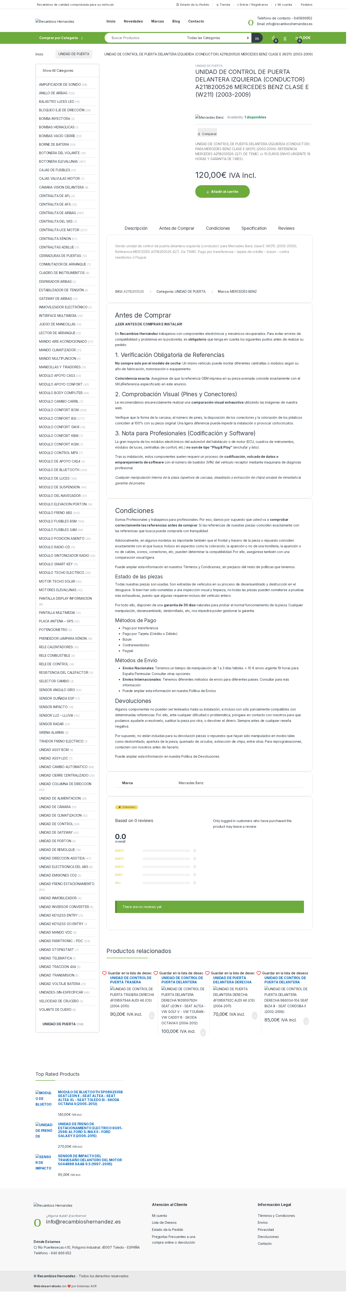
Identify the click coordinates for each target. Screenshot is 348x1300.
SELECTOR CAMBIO (56, 681)
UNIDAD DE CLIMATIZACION (63, 815)
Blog (176, 21)
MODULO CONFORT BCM (63, 410)
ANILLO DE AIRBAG (57, 93)
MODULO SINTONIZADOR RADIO (67, 555)
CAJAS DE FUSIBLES (57, 170)
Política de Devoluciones (200, 756)
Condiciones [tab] (218, 228)
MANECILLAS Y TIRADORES (62, 367)
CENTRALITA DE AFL (57, 196)
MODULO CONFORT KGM (61, 444)
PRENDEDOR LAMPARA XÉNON (65, 638)
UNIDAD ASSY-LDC (55, 758)
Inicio (111, 21)
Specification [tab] (254, 228)
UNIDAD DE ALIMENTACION (63, 798)
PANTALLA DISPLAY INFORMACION (65, 601)
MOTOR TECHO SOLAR (60, 581)
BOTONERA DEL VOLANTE (62, 153)
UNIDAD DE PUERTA (73, 54)
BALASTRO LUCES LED (59, 101)
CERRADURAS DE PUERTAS (63, 256)
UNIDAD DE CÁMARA (57, 807)
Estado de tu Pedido (194, 4)
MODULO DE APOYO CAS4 (62, 461)
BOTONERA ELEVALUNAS (62, 161)
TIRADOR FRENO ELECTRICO (63, 741)
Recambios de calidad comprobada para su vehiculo (75, 4)
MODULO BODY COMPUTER (64, 393)
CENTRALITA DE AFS (58, 204)
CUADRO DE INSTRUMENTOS (64, 273)
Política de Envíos (202, 691)
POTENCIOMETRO (55, 630)
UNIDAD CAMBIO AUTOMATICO (66, 767)
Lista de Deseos (164, 1222)
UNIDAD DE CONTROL (59, 824)
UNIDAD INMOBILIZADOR (60, 898)
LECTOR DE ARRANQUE (60, 333)
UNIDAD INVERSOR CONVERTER (66, 907)
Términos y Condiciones (201, 567)
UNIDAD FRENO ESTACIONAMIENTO (66, 886)
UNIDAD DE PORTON (57, 841)
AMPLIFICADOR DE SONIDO (63, 84)
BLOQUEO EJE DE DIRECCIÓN (65, 110)
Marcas (157, 21)
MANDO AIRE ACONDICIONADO (66, 341)
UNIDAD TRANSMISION (59, 975)
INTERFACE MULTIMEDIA (61, 316)
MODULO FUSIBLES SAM (61, 530)
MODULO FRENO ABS (59, 513)
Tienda (225, 4)
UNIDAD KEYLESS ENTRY (61, 915)
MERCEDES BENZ (243, 291)
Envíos (263, 1222)
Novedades (133, 21)
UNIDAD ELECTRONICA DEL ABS (66, 867)
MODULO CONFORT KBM (61, 436)
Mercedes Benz (191, 783)
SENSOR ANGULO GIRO (60, 690)
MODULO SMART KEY (58, 564)
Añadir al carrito (224, 191)
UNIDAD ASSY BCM (56, 750)
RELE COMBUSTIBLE (57, 655)
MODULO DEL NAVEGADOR (63, 496)
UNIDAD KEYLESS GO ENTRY (63, 924)
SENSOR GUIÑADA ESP (59, 698)
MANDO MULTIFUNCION (60, 358)
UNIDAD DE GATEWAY (59, 832)
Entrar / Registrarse (254, 4)
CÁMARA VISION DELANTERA (63, 187)
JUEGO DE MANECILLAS (60, 324)
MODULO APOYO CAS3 (60, 375)
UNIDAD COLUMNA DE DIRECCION (65, 787)
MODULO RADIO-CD (57, 547)
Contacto (196, 21)
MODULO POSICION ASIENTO (65, 538)
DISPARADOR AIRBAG (57, 281)
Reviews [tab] (286, 228)
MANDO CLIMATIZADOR (60, 350)
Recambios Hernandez (56, 1276)
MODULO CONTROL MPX (61, 453)
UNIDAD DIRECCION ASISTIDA (65, 858)
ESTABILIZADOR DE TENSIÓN (63, 290)
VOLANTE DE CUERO (57, 1010)
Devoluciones (268, 1237)
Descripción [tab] (136, 228)
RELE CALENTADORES (59, 647)
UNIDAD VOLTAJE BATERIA (62, 984)
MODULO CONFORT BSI (62, 418)
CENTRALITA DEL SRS (58, 221)
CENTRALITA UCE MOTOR (63, 230)
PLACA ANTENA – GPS (59, 621)
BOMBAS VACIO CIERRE (60, 136)
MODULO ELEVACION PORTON (65, 504)
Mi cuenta (285, 4)
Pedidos (306, 4)
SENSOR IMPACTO (56, 707)
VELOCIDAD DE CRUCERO (61, 1001)
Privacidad (266, 1230)
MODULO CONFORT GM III (62, 427)
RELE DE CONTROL (56, 664)
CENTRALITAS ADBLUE (59, 247)
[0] (273, 38)
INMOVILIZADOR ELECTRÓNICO (65, 307)
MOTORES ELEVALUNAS (61, 590)
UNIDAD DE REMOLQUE (60, 850)
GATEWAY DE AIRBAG (58, 299)
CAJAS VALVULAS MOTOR (62, 178)
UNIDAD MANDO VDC (58, 932)
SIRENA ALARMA (54, 732)
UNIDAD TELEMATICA (57, 958)
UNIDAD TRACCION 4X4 (59, 967)
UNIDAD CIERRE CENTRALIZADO (67, 775)
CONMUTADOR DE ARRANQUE (65, 264)
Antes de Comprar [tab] (176, 228)
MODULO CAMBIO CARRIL (61, 401)
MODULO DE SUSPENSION (62, 487)
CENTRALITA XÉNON (58, 239)
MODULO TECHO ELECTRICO (64, 573)
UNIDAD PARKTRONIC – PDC (64, 941)
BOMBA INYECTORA (56, 119)
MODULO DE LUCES (58, 478)
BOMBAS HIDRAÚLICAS (58, 127)
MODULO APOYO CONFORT (64, 384)
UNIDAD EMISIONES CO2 (60, 875)
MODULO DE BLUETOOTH (63, 470)
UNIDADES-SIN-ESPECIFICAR (64, 992)
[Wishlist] (285, 38)
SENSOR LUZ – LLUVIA (59, 715)
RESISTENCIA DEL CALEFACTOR (66, 672)
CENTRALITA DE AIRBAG (61, 213)
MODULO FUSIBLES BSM (61, 521)
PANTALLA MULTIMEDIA (60, 613)
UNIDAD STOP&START (59, 950)
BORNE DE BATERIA (57, 144)
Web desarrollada (47, 1286)
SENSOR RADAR (54, 724)
